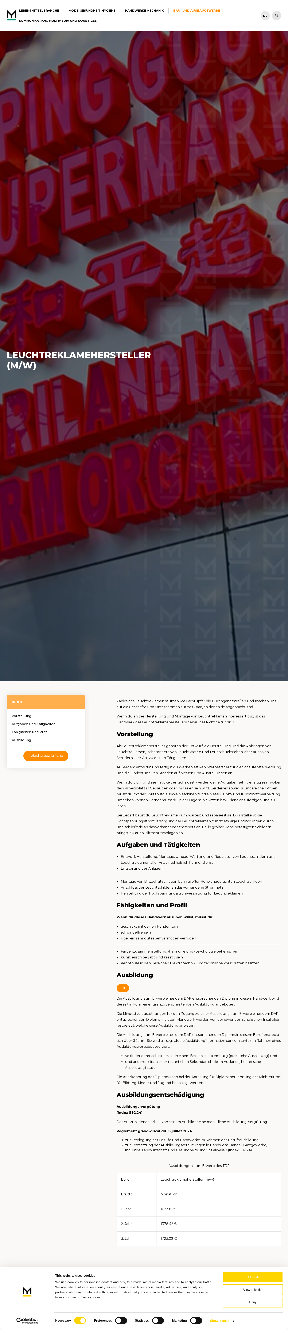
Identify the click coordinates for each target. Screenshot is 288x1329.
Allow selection (253, 1289)
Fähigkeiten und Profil (30, 732)
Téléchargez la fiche (46, 756)
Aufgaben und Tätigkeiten (33, 724)
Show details (219, 1320)
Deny (253, 1302)
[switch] (121, 1320)
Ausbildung (21, 740)
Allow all (252, 1277)
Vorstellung (21, 716)
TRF (123, 988)
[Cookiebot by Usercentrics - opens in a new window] (27, 1321)
